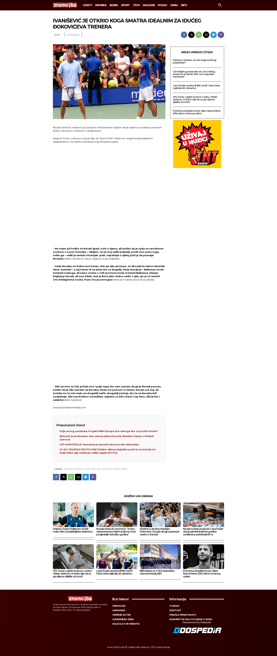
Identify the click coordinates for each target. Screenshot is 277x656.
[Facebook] (184, 35)
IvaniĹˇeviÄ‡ (96, 469)
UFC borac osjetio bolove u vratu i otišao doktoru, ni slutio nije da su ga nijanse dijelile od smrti (195, 99)
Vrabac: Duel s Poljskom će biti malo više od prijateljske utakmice (72, 530)
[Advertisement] (109, 196)
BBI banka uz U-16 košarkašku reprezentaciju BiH (157, 572)
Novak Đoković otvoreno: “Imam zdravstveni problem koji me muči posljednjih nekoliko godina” (116, 531)
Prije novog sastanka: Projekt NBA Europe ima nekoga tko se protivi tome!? (109, 431)
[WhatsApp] (199, 35)
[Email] (206, 35)
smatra (116, 469)
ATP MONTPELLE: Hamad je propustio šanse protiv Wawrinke (99, 444)
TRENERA (124, 469)
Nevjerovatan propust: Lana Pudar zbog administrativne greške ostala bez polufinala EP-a (203, 531)
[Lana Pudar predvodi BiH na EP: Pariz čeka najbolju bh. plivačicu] (116, 556)
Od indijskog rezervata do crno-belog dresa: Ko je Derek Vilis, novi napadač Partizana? (194, 74)
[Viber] (221, 35)
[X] (191, 35)
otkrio (110, 469)
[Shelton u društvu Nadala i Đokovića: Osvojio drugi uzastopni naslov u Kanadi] (160, 514)
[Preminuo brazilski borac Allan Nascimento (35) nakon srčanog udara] (203, 556)
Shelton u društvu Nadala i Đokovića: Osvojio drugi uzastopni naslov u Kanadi (159, 531)
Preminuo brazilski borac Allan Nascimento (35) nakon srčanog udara (197, 112)
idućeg (87, 469)
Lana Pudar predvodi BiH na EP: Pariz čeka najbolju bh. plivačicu (196, 87)
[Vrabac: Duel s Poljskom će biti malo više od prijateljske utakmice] (73, 514)
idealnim (79, 469)
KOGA (104, 469)
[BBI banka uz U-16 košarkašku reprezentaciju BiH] (160, 556)
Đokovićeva (69, 469)
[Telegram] (213, 35)
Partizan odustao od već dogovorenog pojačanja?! (194, 61)
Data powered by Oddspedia (197, 622)
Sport (57, 34)
